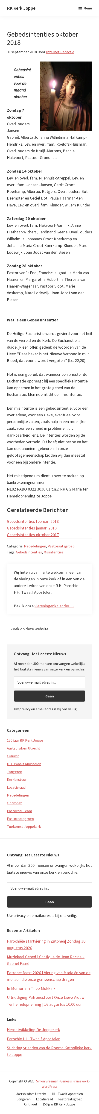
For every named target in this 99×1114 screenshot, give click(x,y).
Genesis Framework (74, 1081)
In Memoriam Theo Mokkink (31, 988)
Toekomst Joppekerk (24, 826)
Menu (88, 8)
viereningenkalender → (54, 605)
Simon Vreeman (47, 1081)
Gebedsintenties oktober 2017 (33, 534)
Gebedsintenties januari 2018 (32, 528)
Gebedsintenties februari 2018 (33, 521)
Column (13, 756)
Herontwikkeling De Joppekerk (33, 1029)
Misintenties (53, 552)
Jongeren (14, 771)
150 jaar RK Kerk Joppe (25, 740)
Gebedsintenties (29, 552)
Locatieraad (16, 787)
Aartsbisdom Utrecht (23, 748)
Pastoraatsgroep (61, 546)
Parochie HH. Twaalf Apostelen (33, 1038)
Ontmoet (14, 803)
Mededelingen (35, 546)
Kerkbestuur (16, 779)
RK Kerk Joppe (21, 8)
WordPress (50, 1086)
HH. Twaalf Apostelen (24, 763)
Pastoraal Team (19, 810)
